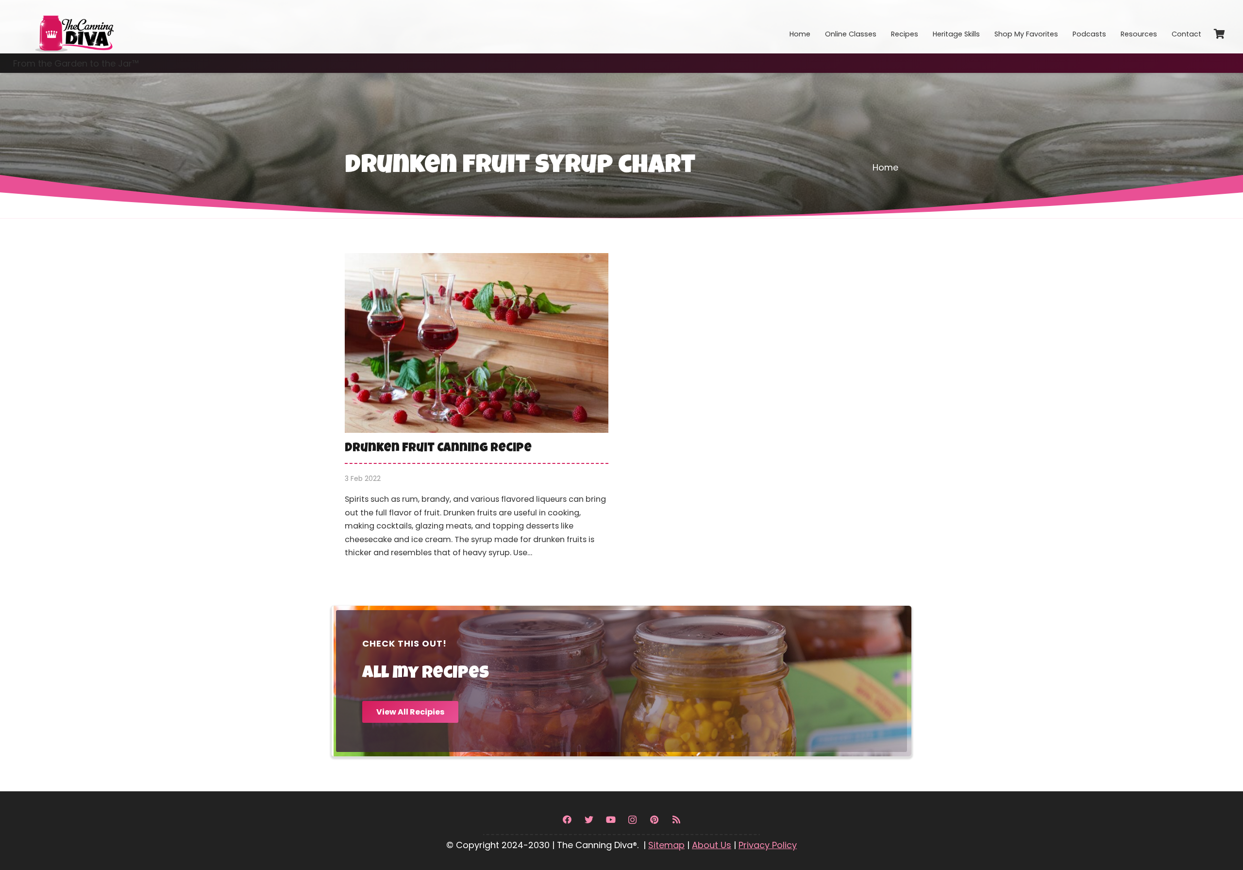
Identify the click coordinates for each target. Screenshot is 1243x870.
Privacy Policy (768, 845)
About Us (711, 845)
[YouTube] (611, 820)
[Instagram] (632, 820)
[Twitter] (589, 820)
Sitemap (666, 845)
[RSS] (676, 820)
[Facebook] (567, 820)
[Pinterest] (654, 820)
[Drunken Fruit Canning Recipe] (476, 413)
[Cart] (1219, 34)
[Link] (73, 27)
